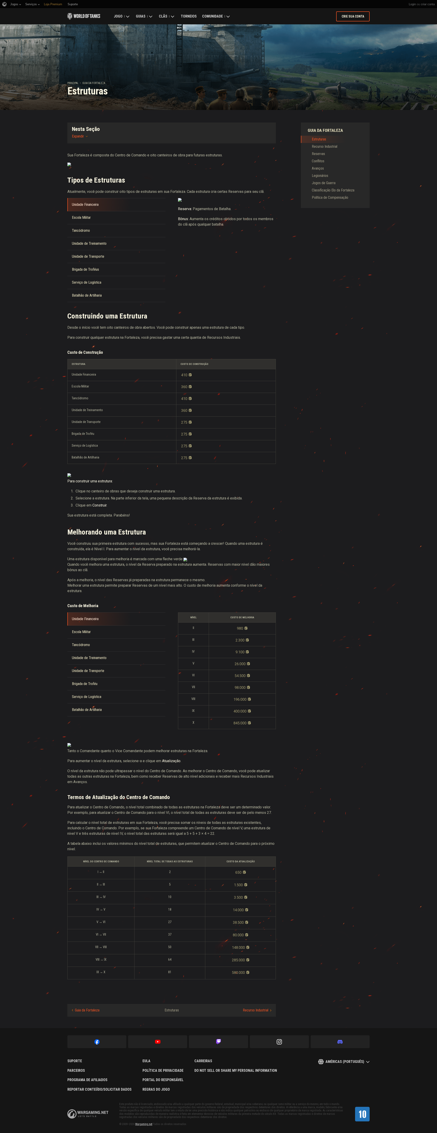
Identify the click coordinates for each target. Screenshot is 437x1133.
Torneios (189, 16)
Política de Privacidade (162, 1071)
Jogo (118, 16)
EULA (146, 1061)
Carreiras (203, 1061)
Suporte (74, 1061)
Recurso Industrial (255, 1010)
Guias (140, 16)
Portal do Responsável (162, 1080)
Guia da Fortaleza (93, 83)
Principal (73, 83)
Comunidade (212, 16)
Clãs (163, 16)
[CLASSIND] (362, 1114)
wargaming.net (87, 1114)
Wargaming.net (143, 1124)
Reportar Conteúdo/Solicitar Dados (99, 1089)
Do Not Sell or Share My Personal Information (235, 1071)
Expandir (78, 136)
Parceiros (76, 1071)
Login (412, 4)
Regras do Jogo (156, 1089)
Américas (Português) (344, 1061)
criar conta (428, 4)
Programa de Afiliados (87, 1080)
